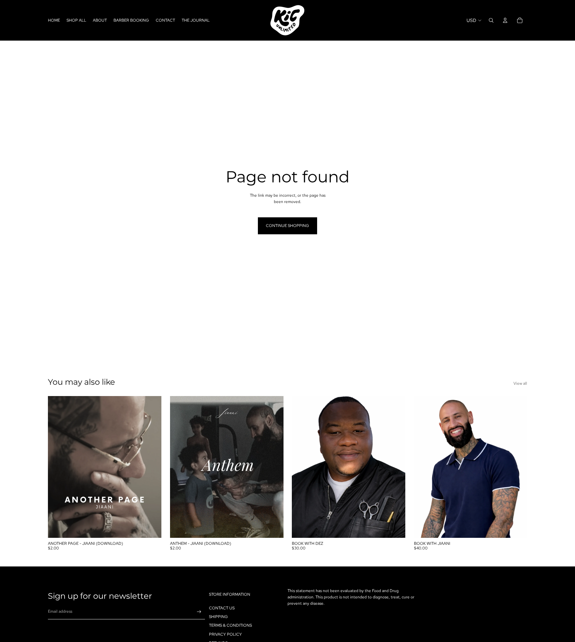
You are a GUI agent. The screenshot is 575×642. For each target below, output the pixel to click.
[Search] (491, 20)
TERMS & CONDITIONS (230, 625)
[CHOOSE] (151, 528)
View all (520, 383)
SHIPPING (218, 616)
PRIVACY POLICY (225, 634)
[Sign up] (199, 612)
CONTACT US (222, 608)
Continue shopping (287, 225)
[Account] (505, 20)
